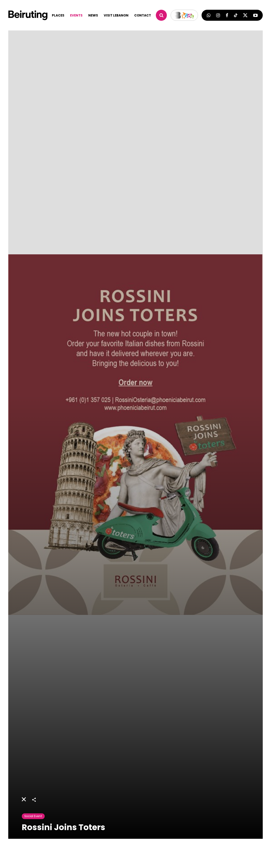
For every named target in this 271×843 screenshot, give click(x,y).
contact (142, 15)
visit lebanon (116, 15)
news (93, 15)
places (58, 15)
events (76, 15)
